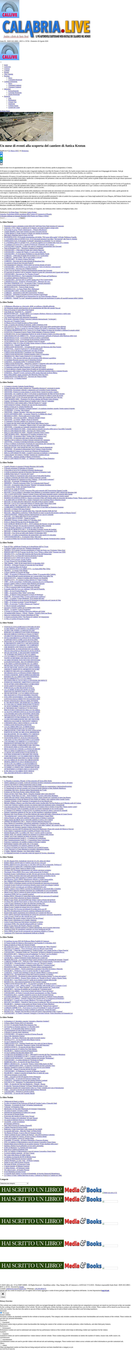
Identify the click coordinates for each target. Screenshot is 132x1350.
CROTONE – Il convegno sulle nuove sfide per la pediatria (23, 438)
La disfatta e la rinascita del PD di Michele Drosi (20, 1157)
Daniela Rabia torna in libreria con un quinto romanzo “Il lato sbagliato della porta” (31, 1144)
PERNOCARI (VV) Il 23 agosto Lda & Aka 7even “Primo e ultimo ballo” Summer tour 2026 (34, 552)
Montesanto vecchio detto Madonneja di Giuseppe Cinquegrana (25, 1109)
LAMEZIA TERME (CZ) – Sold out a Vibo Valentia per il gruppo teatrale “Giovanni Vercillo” (35, 961)
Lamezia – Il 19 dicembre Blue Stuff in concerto (19, 1028)
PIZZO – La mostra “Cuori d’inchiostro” (17, 609)
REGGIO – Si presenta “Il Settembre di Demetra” (20, 481)
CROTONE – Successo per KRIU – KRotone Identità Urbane (24, 418)
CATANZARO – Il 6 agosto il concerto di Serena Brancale (23, 1034)
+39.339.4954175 (40, 1289)
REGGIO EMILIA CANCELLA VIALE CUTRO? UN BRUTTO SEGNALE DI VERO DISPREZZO (21, 635)
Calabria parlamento (10, 81)
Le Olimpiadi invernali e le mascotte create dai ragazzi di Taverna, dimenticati (29, 853)
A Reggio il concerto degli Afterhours (16, 1032)
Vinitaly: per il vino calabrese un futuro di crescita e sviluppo (24, 836)
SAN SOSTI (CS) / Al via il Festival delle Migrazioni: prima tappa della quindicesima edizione (35, 326)
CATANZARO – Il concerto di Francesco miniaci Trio (22, 1078)
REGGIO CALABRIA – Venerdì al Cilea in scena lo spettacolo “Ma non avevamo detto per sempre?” (37, 1002)
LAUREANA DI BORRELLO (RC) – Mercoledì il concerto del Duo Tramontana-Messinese (34, 1054)
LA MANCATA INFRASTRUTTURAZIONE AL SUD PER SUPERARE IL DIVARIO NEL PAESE (21, 753)
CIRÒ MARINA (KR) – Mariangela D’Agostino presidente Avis (25, 434)
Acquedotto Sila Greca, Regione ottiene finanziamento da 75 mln (25, 790)
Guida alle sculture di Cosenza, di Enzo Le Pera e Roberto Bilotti (25, 1136)
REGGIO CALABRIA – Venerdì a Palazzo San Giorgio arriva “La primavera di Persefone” (34, 998)
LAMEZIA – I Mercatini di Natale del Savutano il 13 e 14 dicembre (26, 255)
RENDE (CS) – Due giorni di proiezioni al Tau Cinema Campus (25, 982)
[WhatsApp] (66, 158)
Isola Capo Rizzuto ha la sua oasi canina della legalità (21, 445)
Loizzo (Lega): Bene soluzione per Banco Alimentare (21, 898)
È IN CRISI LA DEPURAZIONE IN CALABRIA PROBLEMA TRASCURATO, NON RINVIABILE (21, 664)
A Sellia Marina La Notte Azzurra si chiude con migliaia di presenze (26, 233)
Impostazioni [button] (97, 1290)
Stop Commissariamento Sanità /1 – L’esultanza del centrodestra (25, 838)
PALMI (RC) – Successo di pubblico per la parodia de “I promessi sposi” (28, 989)
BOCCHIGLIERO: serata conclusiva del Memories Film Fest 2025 (26, 375)
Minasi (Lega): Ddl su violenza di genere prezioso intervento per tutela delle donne (31, 892)
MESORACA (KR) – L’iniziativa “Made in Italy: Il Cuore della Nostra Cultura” (30, 425)
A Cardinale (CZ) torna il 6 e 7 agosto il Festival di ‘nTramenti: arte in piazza (29, 244)
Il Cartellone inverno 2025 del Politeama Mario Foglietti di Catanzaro (26, 941)
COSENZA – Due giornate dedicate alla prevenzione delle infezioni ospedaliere (30, 358)
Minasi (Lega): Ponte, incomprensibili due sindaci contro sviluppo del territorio (29, 900)
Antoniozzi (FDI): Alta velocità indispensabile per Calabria (23, 924)
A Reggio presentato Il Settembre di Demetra (18, 468)
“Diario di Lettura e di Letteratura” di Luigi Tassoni (21, 1118)
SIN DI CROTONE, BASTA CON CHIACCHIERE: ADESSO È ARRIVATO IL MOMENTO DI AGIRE (22, 668)
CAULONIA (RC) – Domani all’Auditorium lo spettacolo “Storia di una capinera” (31, 1006)
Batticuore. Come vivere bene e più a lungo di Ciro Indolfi (23, 1129)
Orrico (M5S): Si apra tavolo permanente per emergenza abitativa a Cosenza (29, 931)
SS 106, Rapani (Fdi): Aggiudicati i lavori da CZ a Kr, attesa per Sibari (27, 861)
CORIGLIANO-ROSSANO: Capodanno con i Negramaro (23, 352)
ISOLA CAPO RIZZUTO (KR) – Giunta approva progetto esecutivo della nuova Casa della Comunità (37, 429)
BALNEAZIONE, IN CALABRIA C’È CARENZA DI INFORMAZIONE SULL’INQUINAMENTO (21, 735)
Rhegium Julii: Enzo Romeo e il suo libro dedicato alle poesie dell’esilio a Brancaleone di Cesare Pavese (38, 814)
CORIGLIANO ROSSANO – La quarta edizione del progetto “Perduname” (29, 1058)
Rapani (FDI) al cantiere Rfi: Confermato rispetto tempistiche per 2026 (27, 866)
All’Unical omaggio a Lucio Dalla (15, 1075)
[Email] (66, 163)
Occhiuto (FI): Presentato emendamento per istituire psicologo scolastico (27, 870)
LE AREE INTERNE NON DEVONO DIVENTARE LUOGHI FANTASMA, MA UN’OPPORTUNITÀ (22, 661)
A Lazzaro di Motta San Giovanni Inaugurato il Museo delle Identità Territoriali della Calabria (34, 539)
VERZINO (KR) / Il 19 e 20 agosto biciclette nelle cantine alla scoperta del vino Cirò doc (33, 397)
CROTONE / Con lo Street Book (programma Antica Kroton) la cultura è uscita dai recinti (33, 395)
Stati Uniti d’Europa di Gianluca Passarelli (18, 1125)
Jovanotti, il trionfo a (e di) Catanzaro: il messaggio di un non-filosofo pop (28, 801)
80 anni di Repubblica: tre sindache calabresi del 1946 (21, 845)
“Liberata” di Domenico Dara (13, 1107)
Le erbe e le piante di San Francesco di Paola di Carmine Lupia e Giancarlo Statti (30, 1103)
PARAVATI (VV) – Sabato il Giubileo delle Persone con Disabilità (26, 578)
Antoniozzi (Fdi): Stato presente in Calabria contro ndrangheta (24, 877)
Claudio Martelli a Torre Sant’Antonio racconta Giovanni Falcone (25, 231)
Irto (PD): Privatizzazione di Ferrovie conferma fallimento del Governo (27, 911)
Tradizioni (11, 104)
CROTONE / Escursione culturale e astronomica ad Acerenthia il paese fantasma (30, 390)
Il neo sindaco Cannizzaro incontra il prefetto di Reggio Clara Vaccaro (27, 831)
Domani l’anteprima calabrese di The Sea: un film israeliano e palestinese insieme (30, 812)
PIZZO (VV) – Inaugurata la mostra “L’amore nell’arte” (22, 585)
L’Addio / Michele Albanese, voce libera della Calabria (22, 851)
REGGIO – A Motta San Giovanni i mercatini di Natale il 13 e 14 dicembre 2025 (30, 531)
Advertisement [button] (4, 1337)
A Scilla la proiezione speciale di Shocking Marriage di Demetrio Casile (27, 472)
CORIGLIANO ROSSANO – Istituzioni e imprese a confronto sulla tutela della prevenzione (34, 363)
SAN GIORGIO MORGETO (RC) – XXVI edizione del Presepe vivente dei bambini (32, 524)
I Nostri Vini (12, 102)
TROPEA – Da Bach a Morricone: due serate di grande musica (24, 1038)
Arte (9, 98)
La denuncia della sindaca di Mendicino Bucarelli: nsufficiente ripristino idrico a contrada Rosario (36, 371)
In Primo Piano (5, 111)
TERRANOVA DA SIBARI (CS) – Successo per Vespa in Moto (25, 376)
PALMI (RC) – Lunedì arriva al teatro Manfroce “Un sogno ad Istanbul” (27, 1000)
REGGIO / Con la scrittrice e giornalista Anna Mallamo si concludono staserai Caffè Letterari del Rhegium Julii (40, 492)
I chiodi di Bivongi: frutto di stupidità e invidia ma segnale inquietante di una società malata (33, 808)
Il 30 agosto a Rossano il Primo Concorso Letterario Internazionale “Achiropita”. (30, 319)
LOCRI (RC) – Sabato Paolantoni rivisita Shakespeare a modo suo (26, 958)
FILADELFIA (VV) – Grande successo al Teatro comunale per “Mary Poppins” (30, 947)
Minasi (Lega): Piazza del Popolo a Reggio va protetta (21, 926)
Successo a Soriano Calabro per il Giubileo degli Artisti (22, 607)
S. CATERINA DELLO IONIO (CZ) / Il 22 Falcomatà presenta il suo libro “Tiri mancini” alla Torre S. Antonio (40, 239)
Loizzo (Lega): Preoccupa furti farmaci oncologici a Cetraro (23, 922)
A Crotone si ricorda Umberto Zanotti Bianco (19, 386)
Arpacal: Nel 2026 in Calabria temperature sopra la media (23, 784)
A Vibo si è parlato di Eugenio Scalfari (16, 619)
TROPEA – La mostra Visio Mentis (15, 570)
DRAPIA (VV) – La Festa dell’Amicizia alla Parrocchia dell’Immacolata (27, 554)
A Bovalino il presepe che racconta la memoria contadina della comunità (27, 526)
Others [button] (2, 1343)
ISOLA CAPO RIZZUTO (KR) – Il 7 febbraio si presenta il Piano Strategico (29, 458)
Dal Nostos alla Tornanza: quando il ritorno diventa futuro (23, 827)
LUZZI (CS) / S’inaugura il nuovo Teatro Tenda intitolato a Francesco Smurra (29, 332)
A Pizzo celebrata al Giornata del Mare (16, 572)
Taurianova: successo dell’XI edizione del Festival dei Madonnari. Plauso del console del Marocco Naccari (39, 829)
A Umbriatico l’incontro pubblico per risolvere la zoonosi (22, 421)
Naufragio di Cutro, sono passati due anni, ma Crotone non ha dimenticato (28, 447)
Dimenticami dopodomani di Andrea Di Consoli (19, 1112)
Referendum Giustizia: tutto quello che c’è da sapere (21, 844)
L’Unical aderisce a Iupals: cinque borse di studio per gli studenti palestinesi (28, 369)
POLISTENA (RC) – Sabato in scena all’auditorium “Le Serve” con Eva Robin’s (30, 954)
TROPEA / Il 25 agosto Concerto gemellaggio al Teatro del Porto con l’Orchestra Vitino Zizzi (34, 550)
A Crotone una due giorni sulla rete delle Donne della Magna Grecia (26, 423)
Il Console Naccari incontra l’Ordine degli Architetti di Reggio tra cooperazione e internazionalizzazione (38, 786)
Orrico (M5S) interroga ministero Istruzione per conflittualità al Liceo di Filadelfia (30, 890)
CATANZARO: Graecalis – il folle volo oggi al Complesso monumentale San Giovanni (32, 246)
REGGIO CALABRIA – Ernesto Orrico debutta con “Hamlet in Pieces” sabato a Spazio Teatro (35, 978)
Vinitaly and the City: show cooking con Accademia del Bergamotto (26, 505)
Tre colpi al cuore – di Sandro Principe (16, 1170)
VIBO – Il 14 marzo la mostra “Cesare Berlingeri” (20, 602)
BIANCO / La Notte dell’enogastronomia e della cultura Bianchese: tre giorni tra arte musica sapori (36, 496)
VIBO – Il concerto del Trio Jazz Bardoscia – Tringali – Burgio (24, 1084)
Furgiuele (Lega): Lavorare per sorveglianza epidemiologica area (25, 887)
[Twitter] (66, 155)
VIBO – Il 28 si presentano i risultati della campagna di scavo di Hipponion (28, 582)
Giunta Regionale (14, 94)
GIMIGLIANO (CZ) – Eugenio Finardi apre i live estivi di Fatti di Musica (28, 1043)
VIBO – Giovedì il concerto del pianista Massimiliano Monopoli (25, 1090)
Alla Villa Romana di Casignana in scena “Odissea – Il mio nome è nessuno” (29, 479)
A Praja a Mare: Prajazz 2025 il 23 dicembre (18, 1023)
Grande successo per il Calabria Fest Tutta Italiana (20, 1049)
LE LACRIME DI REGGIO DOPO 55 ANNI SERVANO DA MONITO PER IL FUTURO (19, 690)
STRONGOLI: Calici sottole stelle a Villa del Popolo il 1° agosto (25, 403)
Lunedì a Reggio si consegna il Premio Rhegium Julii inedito (24, 466)
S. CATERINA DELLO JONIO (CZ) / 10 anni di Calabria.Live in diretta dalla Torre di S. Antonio (36, 243)
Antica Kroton (32, 212)
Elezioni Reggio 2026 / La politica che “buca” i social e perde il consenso (28, 833)
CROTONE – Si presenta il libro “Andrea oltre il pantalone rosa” (25, 436)
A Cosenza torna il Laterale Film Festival (17, 315)
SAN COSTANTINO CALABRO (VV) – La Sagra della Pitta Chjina (27, 569)
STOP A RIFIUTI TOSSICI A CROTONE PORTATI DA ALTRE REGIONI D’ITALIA (19, 687)
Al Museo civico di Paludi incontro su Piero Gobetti (21, 323)
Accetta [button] (89, 1290)
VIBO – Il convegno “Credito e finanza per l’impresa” (21, 604)
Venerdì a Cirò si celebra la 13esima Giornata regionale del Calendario (27, 440)
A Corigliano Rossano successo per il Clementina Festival (23, 360)
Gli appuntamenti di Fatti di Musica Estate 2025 (19, 1030)
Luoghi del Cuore (14, 107)
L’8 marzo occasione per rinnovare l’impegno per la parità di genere (26, 847)
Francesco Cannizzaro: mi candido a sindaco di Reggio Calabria (25, 842)
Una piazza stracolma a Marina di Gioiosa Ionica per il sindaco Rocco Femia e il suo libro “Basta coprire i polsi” (40, 807)
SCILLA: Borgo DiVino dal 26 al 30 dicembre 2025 (21, 522)
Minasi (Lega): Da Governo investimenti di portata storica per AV (25, 909)
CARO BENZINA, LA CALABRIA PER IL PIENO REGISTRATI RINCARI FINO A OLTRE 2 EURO (21, 757)
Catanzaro (7, 67)
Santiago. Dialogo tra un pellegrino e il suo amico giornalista (23, 1146)
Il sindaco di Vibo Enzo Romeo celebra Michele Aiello (22, 792)
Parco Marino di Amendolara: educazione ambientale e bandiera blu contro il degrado (32, 823)
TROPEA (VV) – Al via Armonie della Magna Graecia (22, 1040)
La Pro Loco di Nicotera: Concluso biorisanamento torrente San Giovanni (28, 270)
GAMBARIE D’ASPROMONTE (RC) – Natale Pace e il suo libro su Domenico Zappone (34, 507)
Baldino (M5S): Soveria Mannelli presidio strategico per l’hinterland (26, 905)
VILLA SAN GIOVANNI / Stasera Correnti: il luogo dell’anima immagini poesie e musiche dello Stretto (38, 494)
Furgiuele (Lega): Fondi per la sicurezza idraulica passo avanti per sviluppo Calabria (31, 885)
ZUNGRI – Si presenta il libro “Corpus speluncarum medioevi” (25, 596)
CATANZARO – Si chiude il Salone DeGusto (19, 259)
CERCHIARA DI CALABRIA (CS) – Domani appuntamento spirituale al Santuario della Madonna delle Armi (40, 336)
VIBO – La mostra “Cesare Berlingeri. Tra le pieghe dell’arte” (24, 598)
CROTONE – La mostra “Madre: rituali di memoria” (21, 419)
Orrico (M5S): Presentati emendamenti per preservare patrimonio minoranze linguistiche (32, 914)
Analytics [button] (3, 1332)
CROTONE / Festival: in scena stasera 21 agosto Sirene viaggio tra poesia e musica (31, 392)
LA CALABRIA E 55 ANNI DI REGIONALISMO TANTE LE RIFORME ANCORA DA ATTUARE (21, 657)
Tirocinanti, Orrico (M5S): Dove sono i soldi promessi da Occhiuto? (26, 872)
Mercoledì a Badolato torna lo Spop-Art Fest (18, 235)
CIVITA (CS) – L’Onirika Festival (15, 378)
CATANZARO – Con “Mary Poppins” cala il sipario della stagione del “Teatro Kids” (32, 987)
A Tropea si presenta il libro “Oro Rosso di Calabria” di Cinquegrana (26, 617)
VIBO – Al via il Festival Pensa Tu (15, 591)
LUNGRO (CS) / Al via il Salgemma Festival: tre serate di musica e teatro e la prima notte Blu (34, 334)
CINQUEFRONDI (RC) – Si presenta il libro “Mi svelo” (22, 537)
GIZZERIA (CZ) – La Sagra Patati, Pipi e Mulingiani (21, 289)
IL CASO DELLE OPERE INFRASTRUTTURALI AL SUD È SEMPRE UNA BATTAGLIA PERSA (21, 705)
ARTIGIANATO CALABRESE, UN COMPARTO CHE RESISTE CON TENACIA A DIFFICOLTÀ (21, 646)
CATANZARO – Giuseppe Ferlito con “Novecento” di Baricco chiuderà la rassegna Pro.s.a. (34, 952)
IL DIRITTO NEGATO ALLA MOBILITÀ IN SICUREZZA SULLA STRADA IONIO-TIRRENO (21, 672)
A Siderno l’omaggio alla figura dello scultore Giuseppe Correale (25, 477)
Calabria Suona (13, 106)
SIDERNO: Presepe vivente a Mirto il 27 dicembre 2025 (22, 520)
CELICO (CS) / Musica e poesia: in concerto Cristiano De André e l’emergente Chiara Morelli (35, 328)
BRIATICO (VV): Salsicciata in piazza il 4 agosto (20, 558)
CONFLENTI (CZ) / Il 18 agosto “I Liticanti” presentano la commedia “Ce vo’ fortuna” (32, 241)
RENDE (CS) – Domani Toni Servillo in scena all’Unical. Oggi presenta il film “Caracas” (33, 1011)
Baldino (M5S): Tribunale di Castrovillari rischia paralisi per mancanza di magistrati (31, 896)
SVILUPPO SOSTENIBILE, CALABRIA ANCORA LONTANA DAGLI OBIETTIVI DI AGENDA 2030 (22, 698)
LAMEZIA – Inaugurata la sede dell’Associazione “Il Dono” (24, 293)
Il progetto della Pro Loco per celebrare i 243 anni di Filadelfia (24, 589)
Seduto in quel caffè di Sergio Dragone (16, 1162)
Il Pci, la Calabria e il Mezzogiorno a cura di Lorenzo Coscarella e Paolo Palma (30, 1142)
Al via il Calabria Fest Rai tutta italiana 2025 (18, 1053)
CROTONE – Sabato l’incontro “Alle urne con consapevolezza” (25, 412)
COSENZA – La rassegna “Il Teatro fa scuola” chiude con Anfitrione (26, 956)
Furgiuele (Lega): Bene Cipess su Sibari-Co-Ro (19, 868)
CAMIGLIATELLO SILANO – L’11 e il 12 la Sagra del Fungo (25, 365)
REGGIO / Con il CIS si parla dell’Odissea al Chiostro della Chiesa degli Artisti (30, 503)
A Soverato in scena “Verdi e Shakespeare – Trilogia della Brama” (25, 230)
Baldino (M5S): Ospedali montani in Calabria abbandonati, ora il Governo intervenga (32, 927)
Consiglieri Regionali (15, 80)
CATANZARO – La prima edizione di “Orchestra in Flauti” (23, 1060)
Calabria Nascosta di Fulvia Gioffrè (15, 1127)
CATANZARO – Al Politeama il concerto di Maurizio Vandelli (24, 1071)
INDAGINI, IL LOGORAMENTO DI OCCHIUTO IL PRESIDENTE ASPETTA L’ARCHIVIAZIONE (21, 642)
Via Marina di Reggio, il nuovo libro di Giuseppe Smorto (22, 1133)
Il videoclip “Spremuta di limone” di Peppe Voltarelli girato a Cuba (26, 1086)
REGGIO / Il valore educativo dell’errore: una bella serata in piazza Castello (29, 501)
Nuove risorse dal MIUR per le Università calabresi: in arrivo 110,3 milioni (28, 820)
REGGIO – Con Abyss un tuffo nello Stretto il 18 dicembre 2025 (25, 533)
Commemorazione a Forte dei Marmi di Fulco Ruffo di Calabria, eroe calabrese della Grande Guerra (36, 799)
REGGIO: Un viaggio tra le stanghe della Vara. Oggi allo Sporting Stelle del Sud (30, 511)
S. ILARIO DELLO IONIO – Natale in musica (19, 518)
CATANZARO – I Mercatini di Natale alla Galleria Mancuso (24, 250)
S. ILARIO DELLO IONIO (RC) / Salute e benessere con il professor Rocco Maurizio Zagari (34, 500)
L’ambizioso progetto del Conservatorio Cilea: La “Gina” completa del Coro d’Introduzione (34, 1088)
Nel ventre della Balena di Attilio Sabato (17, 1155)
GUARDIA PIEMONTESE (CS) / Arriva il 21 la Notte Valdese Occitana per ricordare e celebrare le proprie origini (41, 330)
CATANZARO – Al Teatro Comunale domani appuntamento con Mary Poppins (30, 993)
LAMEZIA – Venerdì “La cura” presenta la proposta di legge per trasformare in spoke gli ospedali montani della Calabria (43, 298)
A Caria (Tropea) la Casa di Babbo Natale (17, 561)
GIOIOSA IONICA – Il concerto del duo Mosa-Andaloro (23, 1047)
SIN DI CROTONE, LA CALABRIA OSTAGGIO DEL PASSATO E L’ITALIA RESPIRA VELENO (21, 694)
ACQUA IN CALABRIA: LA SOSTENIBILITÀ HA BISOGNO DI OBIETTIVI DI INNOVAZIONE (21, 764)
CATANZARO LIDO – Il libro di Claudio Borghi (20, 291)
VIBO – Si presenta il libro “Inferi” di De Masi (19, 593)
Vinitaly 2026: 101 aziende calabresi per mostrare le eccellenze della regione (29, 834)
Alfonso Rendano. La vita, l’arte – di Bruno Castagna (21, 1160)
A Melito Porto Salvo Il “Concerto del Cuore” (19, 474)
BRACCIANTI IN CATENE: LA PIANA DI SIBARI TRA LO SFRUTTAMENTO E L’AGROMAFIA (22, 750)
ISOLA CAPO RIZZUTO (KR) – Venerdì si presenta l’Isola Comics (26, 432)
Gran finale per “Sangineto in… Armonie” (18, 312)
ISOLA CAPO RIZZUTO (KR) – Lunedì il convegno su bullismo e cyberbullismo (31, 453)
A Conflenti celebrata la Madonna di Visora (18, 278)
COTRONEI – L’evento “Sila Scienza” (17, 410)
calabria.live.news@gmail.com (16, 1289)
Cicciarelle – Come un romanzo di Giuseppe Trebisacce (14, 1122)
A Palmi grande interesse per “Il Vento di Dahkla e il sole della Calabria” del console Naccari (34, 825)
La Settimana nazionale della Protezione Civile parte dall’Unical (25, 367)
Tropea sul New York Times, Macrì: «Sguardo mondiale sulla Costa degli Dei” (29, 794)
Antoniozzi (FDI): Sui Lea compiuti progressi (19, 894)
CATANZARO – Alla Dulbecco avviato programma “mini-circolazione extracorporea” (32, 267)
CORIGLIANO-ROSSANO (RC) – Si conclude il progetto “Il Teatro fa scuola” (30, 984)
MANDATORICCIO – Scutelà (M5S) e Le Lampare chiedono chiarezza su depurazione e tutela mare (37, 313)
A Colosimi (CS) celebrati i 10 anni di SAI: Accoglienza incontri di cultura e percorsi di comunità (35, 810)
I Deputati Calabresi (14, 85)
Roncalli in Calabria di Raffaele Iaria (16, 1149)
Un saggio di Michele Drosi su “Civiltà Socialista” (20, 1120)
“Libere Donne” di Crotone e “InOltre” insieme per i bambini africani (26, 455)
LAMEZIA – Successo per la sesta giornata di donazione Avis (24, 261)
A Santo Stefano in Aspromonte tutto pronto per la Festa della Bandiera (27, 476)
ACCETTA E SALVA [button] (7, 1349)
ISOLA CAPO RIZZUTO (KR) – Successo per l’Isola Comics (24, 431)
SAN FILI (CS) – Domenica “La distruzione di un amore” (23, 1082)
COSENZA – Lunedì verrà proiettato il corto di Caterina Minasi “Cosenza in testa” (31, 972)
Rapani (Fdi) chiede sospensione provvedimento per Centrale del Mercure (28, 913)
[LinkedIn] (66, 161)
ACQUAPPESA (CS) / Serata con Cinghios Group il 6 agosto (24, 341)
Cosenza (7, 68)
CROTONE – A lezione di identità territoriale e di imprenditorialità (26, 442)
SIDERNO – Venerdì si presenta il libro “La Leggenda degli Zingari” (26, 483)
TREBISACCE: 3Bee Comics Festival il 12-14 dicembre (22, 356)
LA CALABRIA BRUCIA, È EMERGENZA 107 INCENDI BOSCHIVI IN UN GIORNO (19, 727)
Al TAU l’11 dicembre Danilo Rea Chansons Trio (20, 1025)
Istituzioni (7, 89)
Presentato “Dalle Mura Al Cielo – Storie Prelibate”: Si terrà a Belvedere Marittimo (31, 796)
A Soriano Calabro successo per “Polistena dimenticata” (22, 548)
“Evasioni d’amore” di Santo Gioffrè (16, 1110)
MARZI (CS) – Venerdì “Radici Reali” (17, 345)
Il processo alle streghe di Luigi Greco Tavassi (19, 1116)
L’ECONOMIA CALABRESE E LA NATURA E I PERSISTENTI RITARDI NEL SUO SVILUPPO (21, 742)
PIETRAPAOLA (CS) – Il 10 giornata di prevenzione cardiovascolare (27, 339)
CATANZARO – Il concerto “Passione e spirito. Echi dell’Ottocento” (27, 1045)
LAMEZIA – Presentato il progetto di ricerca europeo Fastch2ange (26, 294)
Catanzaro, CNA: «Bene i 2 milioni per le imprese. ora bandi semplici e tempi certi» (31, 228)
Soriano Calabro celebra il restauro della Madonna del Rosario (24, 583)
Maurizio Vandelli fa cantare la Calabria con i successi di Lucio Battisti (27, 1067)
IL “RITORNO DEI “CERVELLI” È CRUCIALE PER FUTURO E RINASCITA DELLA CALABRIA (22, 709)
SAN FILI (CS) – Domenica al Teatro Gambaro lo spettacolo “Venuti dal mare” (30, 1009)
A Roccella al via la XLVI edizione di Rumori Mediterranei (23, 470)
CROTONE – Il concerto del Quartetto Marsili (19, 1093)
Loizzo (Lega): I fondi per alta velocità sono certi (20, 916)
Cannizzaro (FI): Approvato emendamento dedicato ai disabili (24, 933)
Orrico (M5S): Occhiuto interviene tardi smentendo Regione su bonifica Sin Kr (29, 876)
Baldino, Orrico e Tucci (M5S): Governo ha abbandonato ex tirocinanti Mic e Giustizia (32, 889)
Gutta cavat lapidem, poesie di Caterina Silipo (19, 1138)
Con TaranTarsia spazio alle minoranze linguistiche (20, 317)
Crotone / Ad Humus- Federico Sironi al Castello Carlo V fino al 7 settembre (29, 401)
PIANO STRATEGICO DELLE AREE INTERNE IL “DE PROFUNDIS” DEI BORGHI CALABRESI (21, 701)
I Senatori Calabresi (14, 87)
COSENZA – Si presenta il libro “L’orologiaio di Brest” (22, 362)
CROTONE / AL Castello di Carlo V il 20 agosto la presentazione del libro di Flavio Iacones (34, 394)
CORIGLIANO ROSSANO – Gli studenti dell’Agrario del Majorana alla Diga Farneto (32, 347)
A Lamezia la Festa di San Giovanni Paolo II (18, 263)
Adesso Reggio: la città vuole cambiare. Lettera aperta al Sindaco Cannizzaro (29, 818)
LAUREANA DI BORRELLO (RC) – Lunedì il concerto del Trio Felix (27, 1056)
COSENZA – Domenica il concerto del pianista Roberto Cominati (25, 1080)
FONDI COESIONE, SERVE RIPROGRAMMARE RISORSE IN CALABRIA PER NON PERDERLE (21, 676)
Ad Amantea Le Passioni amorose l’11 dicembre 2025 (21, 1027)
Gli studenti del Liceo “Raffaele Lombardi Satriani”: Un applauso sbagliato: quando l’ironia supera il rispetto (39, 408)
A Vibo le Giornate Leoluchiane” (15, 606)
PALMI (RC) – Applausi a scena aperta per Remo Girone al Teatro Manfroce (29, 1004)
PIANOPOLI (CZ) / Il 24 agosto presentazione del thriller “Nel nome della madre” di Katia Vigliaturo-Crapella (40, 237)
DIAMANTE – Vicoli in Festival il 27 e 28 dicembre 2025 (23, 349)
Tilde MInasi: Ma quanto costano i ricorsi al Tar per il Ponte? (24, 918)
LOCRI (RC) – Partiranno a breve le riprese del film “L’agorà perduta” (27, 971)
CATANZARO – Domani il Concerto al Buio (19, 1091)
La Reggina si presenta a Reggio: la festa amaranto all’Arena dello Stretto (28, 781)
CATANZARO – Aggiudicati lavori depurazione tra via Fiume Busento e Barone (30, 296)
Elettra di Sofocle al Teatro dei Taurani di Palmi (19, 945)
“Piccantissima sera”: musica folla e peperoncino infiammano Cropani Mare (28, 816)
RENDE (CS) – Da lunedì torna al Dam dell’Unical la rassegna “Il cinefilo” (28, 974)
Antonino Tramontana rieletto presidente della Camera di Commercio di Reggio (26, 214)
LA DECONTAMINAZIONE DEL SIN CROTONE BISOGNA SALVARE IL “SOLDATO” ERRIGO (21, 720)
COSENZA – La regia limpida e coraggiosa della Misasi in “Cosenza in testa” (29, 965)
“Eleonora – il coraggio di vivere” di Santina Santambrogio (23, 1105)
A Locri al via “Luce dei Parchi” (14, 489)
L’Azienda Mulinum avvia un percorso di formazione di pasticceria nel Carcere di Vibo (32, 600)
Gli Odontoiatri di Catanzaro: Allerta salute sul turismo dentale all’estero (27, 265)
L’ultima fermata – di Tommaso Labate (16, 1168)
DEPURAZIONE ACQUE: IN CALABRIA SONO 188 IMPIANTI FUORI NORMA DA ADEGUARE (21, 716)
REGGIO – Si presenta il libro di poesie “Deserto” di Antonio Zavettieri (27, 485)
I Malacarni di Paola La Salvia (14, 1101)
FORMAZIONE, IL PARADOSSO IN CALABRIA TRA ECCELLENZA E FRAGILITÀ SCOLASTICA (22, 650)
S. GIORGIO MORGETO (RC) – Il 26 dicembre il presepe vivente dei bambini (30, 529)
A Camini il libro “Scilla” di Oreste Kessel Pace (19, 487)
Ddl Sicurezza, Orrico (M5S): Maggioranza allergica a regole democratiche (28, 879)
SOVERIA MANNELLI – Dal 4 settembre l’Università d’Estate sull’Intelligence (30, 276)
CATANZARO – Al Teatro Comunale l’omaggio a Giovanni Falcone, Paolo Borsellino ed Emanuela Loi (38, 1013)
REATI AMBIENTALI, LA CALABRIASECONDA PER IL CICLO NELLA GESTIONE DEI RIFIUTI (25, 679)
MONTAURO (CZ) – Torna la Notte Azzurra (19, 287)
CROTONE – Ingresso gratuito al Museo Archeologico (22, 456)
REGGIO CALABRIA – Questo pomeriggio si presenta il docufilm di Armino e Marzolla (33, 969)
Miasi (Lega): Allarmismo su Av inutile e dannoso (20, 920)
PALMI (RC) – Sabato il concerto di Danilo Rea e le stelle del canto (26, 1073)
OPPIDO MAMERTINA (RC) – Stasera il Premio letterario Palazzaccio (27, 821)
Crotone (6, 70)
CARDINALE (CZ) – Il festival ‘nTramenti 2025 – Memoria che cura (27, 281)
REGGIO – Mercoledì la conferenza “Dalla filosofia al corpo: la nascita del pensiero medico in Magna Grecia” (40, 513)
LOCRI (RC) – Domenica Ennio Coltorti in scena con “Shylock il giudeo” (28, 963)
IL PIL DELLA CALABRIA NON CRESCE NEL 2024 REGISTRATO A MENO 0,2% (19, 772)
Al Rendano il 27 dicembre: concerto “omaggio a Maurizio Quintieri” (26, 1021)
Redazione (25, 151)
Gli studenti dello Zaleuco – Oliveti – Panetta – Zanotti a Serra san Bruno (28, 613)
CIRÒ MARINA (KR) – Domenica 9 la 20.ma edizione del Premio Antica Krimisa (31, 399)
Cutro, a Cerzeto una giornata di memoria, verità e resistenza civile (25, 325)
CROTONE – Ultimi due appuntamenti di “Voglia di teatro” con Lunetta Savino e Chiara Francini (36, 950)
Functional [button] (3, 1320)
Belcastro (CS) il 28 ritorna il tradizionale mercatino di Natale (24, 350)
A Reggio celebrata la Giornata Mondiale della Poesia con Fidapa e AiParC (24, 216)
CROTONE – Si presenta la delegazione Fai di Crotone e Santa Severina (28, 449)
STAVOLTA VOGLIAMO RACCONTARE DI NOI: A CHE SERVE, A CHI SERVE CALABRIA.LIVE (22, 627)
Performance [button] (4, 1326)
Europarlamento (13, 91)
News (10, 78)
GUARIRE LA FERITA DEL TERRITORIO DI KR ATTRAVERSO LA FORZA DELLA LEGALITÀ (21, 768)
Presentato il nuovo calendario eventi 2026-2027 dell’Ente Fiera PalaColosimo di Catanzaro (34, 226)
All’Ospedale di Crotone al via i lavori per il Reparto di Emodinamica (26, 451)
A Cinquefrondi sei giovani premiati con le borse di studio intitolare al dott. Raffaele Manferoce (35, 788)
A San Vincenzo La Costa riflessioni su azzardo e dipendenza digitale (26, 849)
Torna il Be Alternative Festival (14, 1036)
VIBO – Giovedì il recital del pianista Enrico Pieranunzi (22, 1077)
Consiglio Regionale (15, 93)
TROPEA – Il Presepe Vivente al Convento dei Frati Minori (23, 565)
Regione (7, 76)
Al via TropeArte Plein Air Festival (15, 567)
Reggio (6, 72)
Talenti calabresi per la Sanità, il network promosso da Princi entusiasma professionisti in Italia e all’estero (38, 783)
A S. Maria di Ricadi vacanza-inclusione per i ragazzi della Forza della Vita (28, 576)
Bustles (21, 1287)
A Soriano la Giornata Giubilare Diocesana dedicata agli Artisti (24, 611)
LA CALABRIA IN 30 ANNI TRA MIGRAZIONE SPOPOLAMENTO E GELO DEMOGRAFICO (21, 761)
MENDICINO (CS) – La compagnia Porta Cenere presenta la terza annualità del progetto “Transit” (36, 959)
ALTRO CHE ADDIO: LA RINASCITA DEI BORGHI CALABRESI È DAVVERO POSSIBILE (21, 631)
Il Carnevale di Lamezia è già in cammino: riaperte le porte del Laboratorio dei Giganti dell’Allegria (36, 272)
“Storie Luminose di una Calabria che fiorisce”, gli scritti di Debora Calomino (29, 1135)
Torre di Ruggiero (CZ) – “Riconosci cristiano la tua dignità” (24, 248)
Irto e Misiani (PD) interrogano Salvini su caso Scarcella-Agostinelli (26, 881)
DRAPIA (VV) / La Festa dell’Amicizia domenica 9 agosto (23, 556)
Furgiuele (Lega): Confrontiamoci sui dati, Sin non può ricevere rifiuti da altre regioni (32, 874)
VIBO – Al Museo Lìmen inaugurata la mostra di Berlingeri (23, 595)
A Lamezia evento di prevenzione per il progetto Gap (21, 285)
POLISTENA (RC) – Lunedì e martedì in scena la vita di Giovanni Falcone (28, 995)
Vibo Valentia (8, 74)
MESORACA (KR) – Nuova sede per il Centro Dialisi (22, 416)
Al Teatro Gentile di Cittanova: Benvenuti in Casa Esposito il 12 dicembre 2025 (30, 943)
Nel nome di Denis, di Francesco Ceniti (17, 1164)
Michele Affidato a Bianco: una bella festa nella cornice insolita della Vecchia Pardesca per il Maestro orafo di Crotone (42, 803)
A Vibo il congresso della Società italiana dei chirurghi (21, 587)
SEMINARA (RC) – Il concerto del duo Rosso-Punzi (21, 1062)
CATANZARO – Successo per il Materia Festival (20, 268)
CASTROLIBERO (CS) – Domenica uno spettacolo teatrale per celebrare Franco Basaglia (33, 996)
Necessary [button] (3, 1311)
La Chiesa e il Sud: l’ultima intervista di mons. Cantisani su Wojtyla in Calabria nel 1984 (33, 1175)
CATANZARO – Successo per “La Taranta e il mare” (21, 274)
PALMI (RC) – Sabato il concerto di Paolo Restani (20, 1051)
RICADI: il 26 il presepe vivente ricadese (17, 559)
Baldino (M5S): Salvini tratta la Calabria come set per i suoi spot (25, 863)
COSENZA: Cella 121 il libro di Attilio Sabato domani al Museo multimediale (29, 343)
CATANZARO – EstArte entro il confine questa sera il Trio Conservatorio (28, 280)
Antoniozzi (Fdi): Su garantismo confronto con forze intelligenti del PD (27, 929)
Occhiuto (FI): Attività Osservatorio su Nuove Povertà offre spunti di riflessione (30, 902)
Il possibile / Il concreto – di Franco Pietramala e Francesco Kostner (26, 1140)
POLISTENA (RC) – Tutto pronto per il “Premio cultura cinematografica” (28, 967)
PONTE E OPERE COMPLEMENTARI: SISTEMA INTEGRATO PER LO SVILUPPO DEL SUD (21, 746)
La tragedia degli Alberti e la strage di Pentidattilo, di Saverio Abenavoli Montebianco (32, 1173)
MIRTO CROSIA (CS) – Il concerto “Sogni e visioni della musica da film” (28, 1064)
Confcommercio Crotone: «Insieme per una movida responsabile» (25, 405)
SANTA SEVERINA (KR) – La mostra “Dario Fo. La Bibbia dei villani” (28, 414)
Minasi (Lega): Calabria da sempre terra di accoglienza (22, 907)
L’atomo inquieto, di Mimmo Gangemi (16, 1166)
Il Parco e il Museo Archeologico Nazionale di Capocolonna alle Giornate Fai (29, 444)
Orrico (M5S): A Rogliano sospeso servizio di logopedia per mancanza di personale (31, 883)
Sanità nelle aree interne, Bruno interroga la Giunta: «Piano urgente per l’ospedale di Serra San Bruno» (37, 797)
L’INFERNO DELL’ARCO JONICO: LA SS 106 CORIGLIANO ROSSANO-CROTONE (20, 724)
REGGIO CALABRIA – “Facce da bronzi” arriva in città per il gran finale (28, 948)
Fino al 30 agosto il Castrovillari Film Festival (19, 310)
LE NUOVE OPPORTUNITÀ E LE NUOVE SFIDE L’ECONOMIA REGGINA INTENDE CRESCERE (22, 713)
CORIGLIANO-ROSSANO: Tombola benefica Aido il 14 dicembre (26, 354)
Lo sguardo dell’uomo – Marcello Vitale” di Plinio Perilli (22, 1131)
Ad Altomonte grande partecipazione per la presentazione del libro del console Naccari (32, 308)
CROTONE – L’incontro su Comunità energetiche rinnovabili (24, 427)
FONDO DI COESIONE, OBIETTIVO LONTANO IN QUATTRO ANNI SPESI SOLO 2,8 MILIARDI (21, 683)
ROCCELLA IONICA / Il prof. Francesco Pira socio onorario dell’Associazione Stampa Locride (35, 490)
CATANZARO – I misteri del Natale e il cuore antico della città (25, 252)
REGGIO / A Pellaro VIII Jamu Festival (17, 509)
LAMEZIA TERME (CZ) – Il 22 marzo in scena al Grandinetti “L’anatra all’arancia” (32, 1008)
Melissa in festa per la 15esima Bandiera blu (18, 407)
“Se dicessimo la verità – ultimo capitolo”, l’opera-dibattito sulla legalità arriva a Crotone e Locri (35, 985)
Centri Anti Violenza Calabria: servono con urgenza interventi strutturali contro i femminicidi (34, 805)
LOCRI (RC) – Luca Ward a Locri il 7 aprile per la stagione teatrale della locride (30, 980)
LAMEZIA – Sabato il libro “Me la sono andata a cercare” (23, 257)
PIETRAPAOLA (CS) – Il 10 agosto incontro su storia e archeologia (26, 338)
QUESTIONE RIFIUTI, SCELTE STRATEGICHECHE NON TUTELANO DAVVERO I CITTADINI (21, 738)
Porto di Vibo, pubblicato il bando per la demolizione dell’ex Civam (26, 546)
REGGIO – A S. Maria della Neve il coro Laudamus (21, 516)
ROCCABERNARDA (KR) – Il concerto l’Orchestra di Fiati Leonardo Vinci (29, 1065)
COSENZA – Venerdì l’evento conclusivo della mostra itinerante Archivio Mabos (30, 373)
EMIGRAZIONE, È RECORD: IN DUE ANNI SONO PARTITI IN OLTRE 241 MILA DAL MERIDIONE (22, 731)
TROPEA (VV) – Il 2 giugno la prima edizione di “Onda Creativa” (26, 580)
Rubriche (7, 96)
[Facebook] (66, 153)
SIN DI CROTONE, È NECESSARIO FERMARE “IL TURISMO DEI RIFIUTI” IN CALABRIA (21, 653)
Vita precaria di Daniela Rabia (14, 1114)
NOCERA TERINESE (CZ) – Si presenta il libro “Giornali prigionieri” (27, 283)
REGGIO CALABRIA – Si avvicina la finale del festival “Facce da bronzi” (29, 991)
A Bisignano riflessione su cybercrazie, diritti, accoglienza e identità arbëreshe (29, 306)
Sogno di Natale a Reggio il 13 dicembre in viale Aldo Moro (23, 527)
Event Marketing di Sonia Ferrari (15, 1172)
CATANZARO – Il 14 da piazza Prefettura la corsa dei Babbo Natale (26, 254)
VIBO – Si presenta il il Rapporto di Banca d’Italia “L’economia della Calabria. (30, 574)
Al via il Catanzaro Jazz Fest (13, 1041)
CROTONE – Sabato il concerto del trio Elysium (20, 1069)
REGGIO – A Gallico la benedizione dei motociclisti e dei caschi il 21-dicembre (30, 535)
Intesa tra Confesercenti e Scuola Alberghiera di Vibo (21, 615)
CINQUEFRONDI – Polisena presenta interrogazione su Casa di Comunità (28, 514)
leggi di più (105, 1290)
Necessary (5, 1313)
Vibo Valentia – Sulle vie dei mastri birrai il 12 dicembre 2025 (24, 563)
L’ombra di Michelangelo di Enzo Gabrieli (18, 1159)
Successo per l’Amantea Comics (14, 321)
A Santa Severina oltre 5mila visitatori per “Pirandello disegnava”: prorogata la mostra (32, 388)
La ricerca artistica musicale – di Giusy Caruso (19, 1153)
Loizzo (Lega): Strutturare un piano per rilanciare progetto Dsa (24, 903)
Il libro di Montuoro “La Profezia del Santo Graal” (20, 1148)
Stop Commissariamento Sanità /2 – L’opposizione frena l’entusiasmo (26, 840)
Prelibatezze (12, 100)
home (6, 65)
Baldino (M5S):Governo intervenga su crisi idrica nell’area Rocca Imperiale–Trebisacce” (33, 864)
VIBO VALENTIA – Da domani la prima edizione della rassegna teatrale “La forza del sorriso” (35, 976)
